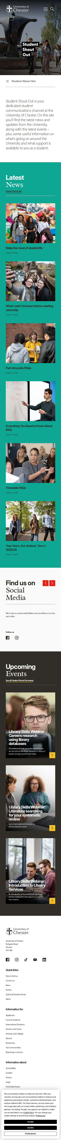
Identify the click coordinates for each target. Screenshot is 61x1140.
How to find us (12, 976)
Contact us (10, 980)
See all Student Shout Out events (20, 680)
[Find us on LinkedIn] (44, 959)
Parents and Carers (14, 1029)
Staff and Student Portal (16, 994)
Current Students (13, 1020)
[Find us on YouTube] (35, 959)
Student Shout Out (14, 191)
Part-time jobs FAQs (18, 368)
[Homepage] (17, 9)
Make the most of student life (24, 248)
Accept (30, 1122)
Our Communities (13, 1047)
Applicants (10, 1015)
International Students (15, 1024)
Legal (8, 1082)
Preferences (30, 1134)
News (8, 985)
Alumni (9, 1038)
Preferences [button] (40, 1116)
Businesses (10, 1043)
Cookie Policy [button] (28, 1113)
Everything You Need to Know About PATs (29, 428)
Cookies (9, 1073)
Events (8, 990)
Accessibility (11, 1068)
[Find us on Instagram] (17, 638)
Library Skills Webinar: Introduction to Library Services (27, 885)
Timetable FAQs (16, 488)
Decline (30, 1128)
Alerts (8, 999)
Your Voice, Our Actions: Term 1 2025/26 (26, 547)
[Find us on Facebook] (7, 638)
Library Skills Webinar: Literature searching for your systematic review (27, 813)
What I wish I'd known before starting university (29, 308)
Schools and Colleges (14, 1033)
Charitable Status (13, 1086)
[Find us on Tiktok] (26, 959)
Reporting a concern (14, 1052)
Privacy (9, 1077)
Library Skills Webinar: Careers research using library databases (27, 737)
